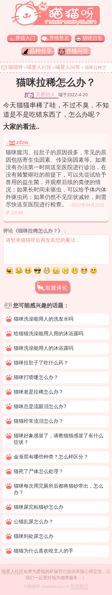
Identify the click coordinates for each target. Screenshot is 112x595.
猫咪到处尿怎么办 (34, 536)
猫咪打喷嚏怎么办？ (36, 377)
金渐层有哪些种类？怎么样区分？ (51, 456)
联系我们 (79, 586)
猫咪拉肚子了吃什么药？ (41, 362)
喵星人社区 (39, 67)
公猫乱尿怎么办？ (34, 521)
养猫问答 (77, 51)
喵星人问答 (67, 67)
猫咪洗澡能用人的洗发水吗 (43, 319)
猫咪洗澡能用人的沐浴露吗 (43, 348)
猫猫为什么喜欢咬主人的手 (43, 550)
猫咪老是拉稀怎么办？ (38, 391)
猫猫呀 (15, 67)
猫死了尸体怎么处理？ (38, 471)
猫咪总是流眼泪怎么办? (40, 406)
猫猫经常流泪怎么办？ (38, 421)
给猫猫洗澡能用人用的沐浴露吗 (48, 333)
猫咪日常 (92, 38)
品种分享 (41, 51)
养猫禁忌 (59, 38)
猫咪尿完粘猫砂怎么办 (38, 507)
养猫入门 (25, 38)
